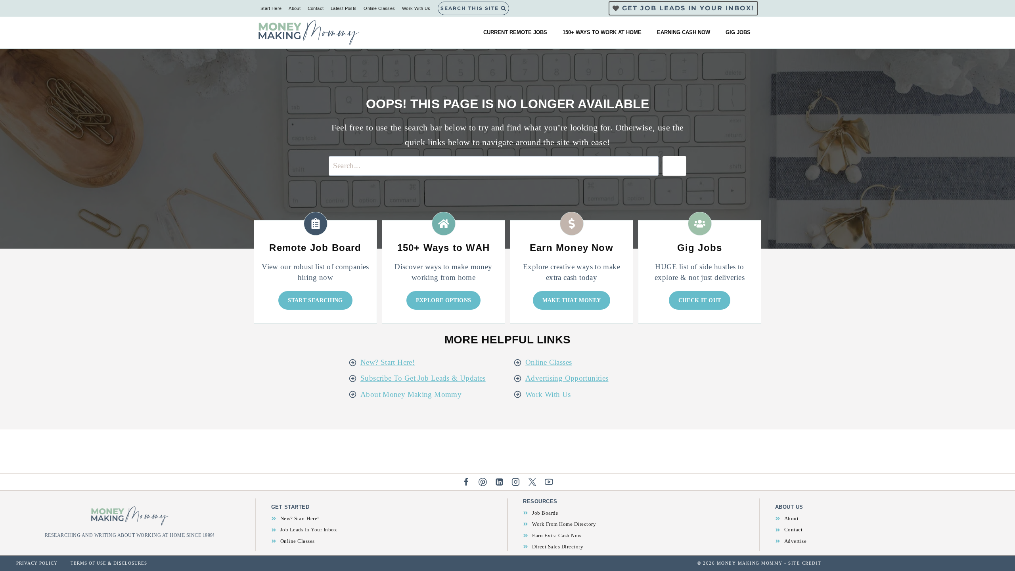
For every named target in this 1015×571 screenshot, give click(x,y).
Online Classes (379, 8)
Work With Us (416, 8)
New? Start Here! (387, 362)
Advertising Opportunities (567, 378)
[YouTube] (549, 481)
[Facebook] (466, 481)
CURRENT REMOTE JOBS (515, 32)
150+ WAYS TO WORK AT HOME (602, 32)
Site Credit (805, 563)
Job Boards (545, 513)
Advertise (795, 541)
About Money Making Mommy (411, 394)
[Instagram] (516, 481)
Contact (316, 8)
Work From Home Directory (564, 524)
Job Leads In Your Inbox (308, 530)
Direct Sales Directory (557, 547)
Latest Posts (344, 8)
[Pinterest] (482, 481)
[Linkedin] (499, 481)
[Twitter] (532, 481)
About (295, 8)
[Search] (674, 166)
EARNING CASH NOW (683, 32)
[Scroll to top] (995, 539)
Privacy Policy (36, 563)
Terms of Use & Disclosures (109, 563)
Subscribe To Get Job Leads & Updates (423, 378)
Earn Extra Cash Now (557, 535)
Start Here (271, 8)
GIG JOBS (738, 32)
